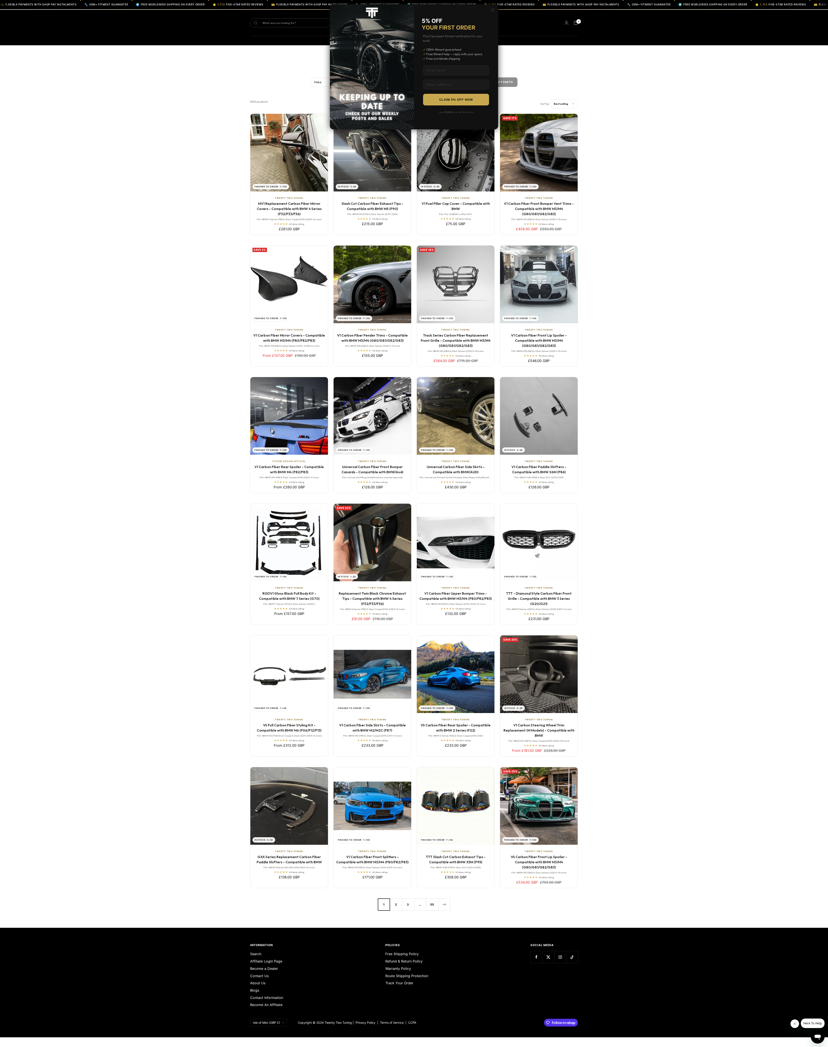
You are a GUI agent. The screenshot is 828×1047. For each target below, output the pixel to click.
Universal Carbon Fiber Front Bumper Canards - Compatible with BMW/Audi (372, 469)
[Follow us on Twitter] (548, 957)
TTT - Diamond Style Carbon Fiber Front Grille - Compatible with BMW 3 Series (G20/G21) (539, 598)
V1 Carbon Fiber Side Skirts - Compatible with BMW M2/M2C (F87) (372, 727)
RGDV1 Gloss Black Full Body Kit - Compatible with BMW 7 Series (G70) (289, 596)
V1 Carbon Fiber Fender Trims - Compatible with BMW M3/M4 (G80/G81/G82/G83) (372, 338)
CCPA (411, 1022)
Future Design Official (289, 461)
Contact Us (259, 976)
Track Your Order (399, 983)
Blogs (254, 990)
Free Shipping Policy (402, 954)
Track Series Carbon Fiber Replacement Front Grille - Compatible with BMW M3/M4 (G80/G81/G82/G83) (456, 340)
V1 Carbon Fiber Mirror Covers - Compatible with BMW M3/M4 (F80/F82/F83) (289, 338)
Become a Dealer (264, 968)
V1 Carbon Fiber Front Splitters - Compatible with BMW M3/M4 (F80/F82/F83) (372, 859)
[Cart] (576, 23)
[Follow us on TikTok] (572, 957)
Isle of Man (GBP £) (266, 1022)
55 (432, 904)
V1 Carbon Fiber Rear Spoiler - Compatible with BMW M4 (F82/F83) (289, 469)
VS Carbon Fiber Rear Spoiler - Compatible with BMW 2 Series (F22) (456, 727)
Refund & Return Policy (404, 961)
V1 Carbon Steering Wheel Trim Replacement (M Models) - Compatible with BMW (538, 730)
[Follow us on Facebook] (536, 957)
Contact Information (266, 997)
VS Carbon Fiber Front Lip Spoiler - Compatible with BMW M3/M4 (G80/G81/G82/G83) (539, 862)
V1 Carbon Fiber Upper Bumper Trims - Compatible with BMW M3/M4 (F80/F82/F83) (455, 596)
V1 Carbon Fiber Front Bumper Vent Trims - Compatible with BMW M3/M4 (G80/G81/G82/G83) (539, 208)
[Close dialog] (492, 10)
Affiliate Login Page (266, 961)
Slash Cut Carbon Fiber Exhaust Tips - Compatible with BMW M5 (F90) (372, 206)
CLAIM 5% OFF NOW (456, 99)
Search (255, 954)
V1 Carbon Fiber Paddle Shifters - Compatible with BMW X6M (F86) (538, 469)
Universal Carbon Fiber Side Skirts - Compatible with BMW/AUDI (456, 469)
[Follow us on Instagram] (560, 957)
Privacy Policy (365, 1022)
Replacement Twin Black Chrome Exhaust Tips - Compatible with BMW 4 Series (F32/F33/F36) (372, 598)
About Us (257, 983)
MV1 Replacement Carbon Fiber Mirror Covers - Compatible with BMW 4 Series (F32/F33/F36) (289, 208)
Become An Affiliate (266, 1005)
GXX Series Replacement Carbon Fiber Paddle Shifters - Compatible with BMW (289, 859)
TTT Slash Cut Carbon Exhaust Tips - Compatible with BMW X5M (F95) (456, 859)
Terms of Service (392, 1022)
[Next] (444, 904)
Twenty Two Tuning (289, 198)
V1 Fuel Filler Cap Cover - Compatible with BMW (456, 206)
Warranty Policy (398, 968)
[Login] (566, 23)
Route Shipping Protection (406, 976)
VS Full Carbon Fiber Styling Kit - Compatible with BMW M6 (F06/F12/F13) (289, 727)
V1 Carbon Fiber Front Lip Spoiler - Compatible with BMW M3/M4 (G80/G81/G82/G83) (539, 340)
